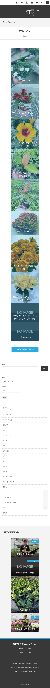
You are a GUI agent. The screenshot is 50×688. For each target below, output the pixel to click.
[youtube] (32, 2)
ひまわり (5, 430)
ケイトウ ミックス (25, 231)
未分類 (5, 513)
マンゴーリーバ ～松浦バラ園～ (25, 267)
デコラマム (6, 440)
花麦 (4, 446)
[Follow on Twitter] (22, 2)
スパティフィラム (8, 420)
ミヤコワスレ (7, 451)
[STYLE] (32, 15)
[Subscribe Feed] (37, 2)
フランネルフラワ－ (9, 482)
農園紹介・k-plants (25, 554)
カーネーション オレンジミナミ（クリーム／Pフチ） (25, 317)
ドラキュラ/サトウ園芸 (25, 573)
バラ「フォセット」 (25, 337)
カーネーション (7, 477)
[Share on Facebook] (17, 2)
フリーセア (6, 461)
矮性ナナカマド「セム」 (25, 207)
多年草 (5, 471)
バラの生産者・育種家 (10, 502)
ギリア (5, 456)
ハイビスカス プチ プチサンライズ (25, 144)
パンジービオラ (33, 561)
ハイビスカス (7, 415)
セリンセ (5, 466)
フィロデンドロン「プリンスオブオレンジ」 (25, 174)
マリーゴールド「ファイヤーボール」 (25, 114)
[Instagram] (27, 2)
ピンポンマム (7, 435)
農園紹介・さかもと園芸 (25, 629)
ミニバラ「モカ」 (25, 81)
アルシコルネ (25, 610)
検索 (3, 364)
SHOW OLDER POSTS (25, 349)
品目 (4, 507)
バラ (4, 492)
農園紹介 (5, 425)
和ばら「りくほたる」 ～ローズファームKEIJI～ (25, 298)
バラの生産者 (7, 497)
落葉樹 (5, 487)
